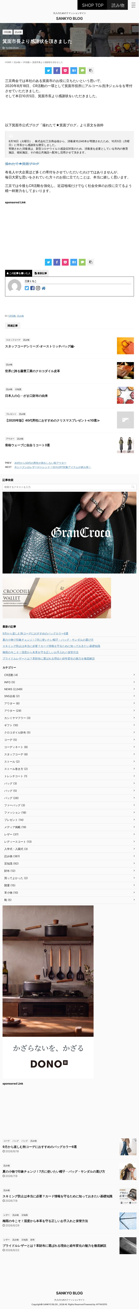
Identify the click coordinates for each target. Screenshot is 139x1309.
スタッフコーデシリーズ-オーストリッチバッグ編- (40, 346)
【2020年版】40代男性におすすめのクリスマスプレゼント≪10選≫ (52, 420)
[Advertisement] (69, 230)
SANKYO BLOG (69, 18)
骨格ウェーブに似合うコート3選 (27, 445)
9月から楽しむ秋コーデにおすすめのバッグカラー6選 (35, 633)
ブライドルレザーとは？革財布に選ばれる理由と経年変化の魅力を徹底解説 (49, 658)
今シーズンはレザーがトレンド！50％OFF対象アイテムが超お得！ (52, 467)
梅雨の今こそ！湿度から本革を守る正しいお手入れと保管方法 (40, 652)
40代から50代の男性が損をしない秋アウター (40, 462)
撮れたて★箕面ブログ (22, 164)
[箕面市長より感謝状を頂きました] (73, 70)
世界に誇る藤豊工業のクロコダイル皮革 (32, 371)
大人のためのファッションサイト (69, 1300)
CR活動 (12, 316)
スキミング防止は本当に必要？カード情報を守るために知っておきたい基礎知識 (51, 646)
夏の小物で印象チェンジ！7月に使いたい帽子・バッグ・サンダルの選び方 (48, 639)
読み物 (20, 316)
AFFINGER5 (101, 1304)
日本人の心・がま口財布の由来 (26, 395)
